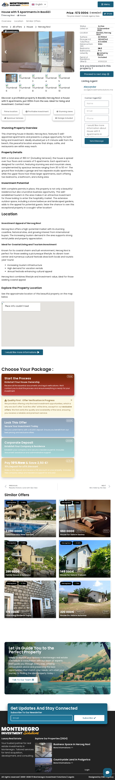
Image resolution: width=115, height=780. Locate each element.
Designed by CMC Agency (101, 777)
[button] (108, 14)
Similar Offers (33, 21)
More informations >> (63, 747)
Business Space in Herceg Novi (71, 744)
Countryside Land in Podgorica (71, 759)
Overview (6, 21)
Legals (71, 777)
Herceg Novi (9, 15)
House (23, 15)
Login (87, 769)
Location (18, 21)
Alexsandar (90, 86)
